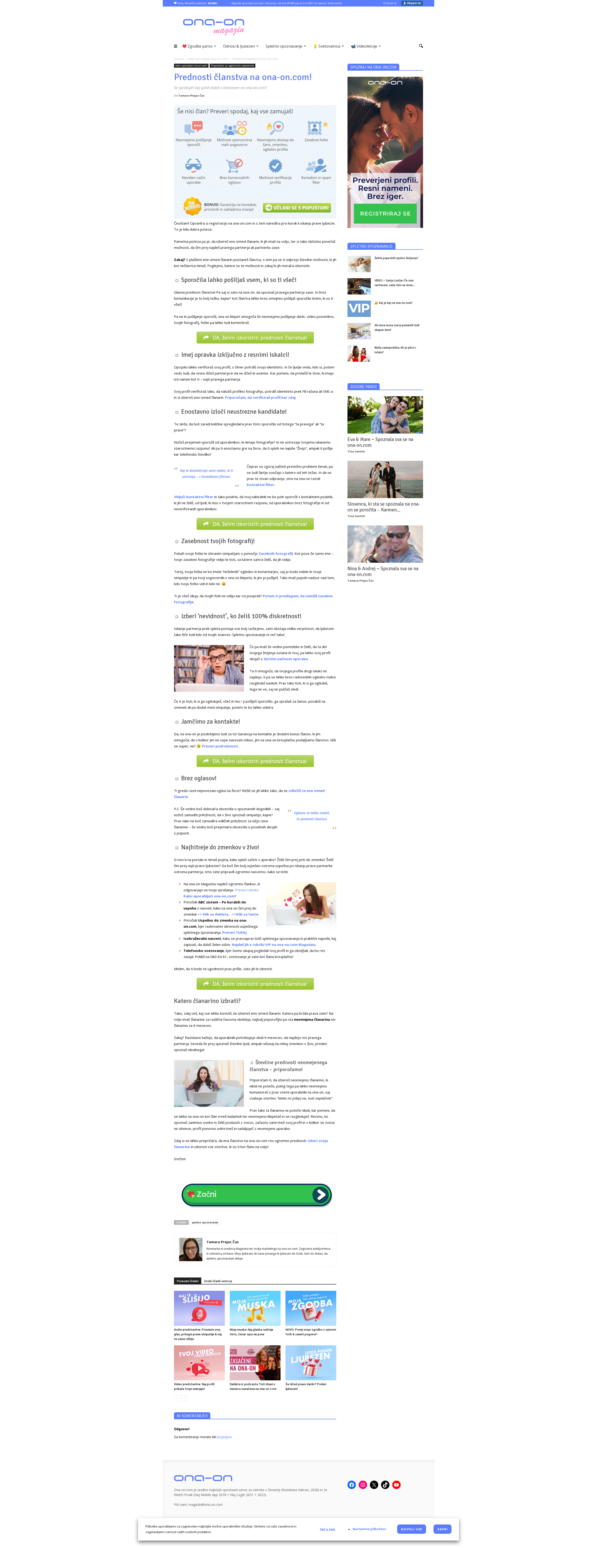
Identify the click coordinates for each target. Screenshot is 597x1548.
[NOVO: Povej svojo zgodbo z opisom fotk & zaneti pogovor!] (310, 1308)
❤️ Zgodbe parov (197, 46)
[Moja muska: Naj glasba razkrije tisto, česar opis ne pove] (255, 1308)
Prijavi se (414, 3)
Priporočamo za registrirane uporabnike (232, 65)
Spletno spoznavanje (284, 46)
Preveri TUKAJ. (235, 932)
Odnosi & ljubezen (239, 46)
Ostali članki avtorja (218, 1281)
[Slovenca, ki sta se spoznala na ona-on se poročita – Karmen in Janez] (385, 479)
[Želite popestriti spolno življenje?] (359, 264)
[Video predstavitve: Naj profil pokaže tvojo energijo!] (199, 1362)
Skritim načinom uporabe (286, 658)
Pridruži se (390, 3)
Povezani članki (187, 1281)
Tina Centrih (356, 451)
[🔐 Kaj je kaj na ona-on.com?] (359, 309)
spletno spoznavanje (205, 1222)
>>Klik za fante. (245, 914)
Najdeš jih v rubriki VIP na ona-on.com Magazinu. (274, 944)
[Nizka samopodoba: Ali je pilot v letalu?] (359, 353)
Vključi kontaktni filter (193, 496)
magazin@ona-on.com (205, 1504)
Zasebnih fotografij (276, 553)
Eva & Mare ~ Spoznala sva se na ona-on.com (380, 442)
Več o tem (327, 1529)
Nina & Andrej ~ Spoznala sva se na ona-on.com (382, 571)
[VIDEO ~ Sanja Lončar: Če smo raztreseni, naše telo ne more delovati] (359, 286)
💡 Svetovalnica (326, 46)
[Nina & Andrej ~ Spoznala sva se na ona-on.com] (385, 544)
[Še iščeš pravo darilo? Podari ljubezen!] (310, 1362)
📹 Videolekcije (364, 46)
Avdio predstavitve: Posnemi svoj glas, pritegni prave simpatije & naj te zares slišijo (198, 1334)
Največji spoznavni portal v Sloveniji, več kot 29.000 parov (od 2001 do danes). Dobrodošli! (287, 3)
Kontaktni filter (260, 484)
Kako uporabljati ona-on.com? (191, 65)
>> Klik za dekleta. (213, 914)
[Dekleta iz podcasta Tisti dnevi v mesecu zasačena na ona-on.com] (255, 1362)
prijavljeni (224, 1437)
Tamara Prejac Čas (191, 95)
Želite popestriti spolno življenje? (396, 258)
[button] (421, 46)
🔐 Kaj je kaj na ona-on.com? (394, 303)
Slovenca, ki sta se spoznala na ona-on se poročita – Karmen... (383, 507)
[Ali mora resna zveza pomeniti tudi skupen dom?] (359, 331)
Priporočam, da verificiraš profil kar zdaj (260, 397)
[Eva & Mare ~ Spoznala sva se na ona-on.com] (385, 415)
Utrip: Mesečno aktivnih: (197, 3)
